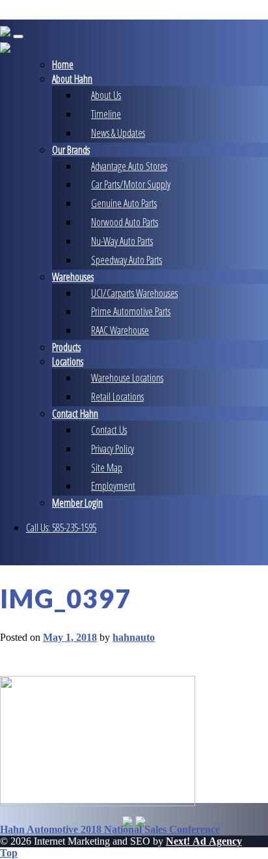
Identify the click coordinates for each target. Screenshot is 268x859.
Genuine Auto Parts (124, 203)
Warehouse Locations (127, 378)
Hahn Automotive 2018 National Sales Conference (110, 829)
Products (66, 347)
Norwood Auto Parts (124, 222)
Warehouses (73, 277)
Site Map (106, 467)
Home (63, 64)
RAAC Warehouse (120, 330)
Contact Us (109, 430)
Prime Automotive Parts (130, 311)
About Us (106, 95)
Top (9, 852)
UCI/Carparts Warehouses (134, 293)
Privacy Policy (112, 449)
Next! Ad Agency (204, 841)
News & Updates (118, 133)
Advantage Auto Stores (129, 166)
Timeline (106, 114)
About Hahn (72, 79)
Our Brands (71, 150)
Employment (113, 486)
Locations (67, 361)
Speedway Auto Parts (126, 260)
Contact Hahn (75, 413)
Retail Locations (117, 396)
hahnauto (134, 637)
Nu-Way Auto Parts (122, 241)
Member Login (77, 503)
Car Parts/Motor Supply (130, 184)
